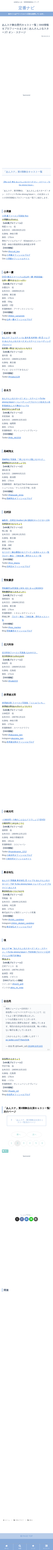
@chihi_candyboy (16, 920)
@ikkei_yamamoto (16, 316)
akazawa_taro (17, 738)
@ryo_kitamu (14, 563)
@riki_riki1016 (14, 438)
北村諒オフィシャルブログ (18, 566)
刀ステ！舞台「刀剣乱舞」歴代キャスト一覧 (21, 556)
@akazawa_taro (15, 735)
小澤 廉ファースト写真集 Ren (15, 216)
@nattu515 (13, 681)
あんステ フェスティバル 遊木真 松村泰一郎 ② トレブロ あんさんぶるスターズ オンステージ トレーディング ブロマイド (26, 341)
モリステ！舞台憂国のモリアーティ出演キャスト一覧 (25, 552)
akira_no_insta (16, 988)
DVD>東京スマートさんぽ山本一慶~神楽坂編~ (22, 277)
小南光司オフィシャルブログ (19, 855)
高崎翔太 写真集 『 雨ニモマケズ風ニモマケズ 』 (23, 459)
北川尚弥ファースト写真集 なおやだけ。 (20, 653)
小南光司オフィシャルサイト (19, 859)
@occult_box (14, 251)
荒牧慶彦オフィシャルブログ (19, 631)
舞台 (6, 1151)
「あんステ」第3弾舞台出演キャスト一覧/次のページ (28, 1121)
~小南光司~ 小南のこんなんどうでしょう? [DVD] (23, 820)
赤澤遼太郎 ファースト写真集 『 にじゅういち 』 (23, 703)
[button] (36, 1219)
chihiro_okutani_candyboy (22, 923)
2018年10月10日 (35, 1046)
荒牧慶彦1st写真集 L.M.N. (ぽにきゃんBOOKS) (22, 588)
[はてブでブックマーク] (26, 1219)
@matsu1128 (14, 377)
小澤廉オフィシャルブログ (18, 255)
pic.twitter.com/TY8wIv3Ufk (17, 1040)
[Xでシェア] (17, 1219)
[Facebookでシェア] (22, 1219)
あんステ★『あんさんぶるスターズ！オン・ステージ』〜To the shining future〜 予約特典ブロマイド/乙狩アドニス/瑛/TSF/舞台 (26, 952)
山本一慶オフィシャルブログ (19, 319)
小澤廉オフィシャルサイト (18, 259)
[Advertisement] (26, 64)
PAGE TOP (27, 1536)
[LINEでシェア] (31, 1219)
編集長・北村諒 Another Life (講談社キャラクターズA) (26, 520)
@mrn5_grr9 (17, 984)
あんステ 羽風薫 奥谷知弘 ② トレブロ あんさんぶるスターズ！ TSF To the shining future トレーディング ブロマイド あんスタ (26, 884)
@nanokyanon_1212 (17, 852)
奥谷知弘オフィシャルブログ (19, 927)
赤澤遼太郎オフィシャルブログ (20, 742)
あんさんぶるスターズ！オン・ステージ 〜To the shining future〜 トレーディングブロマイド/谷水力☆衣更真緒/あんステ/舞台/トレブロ (26, 402)
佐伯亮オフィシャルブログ (18, 1094)
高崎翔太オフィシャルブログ (19, 498)
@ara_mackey (14, 627)
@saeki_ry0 (13, 1091)
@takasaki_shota (15, 495)
